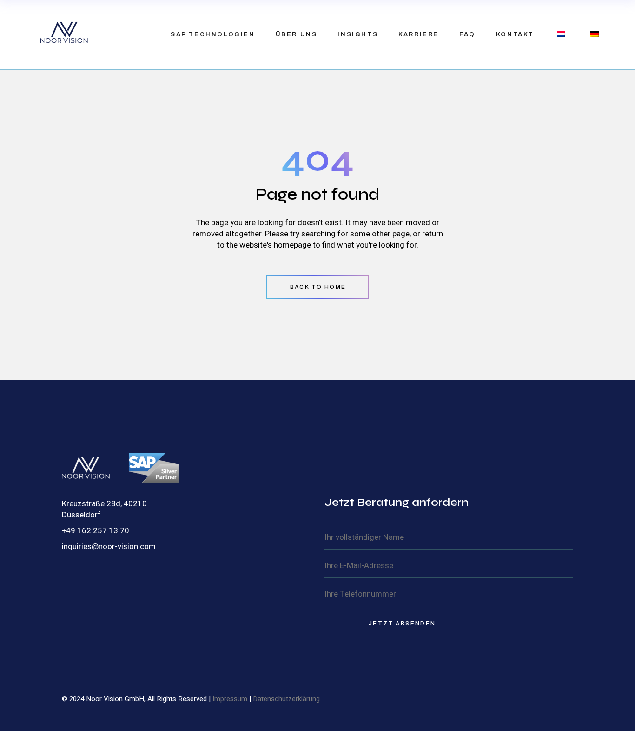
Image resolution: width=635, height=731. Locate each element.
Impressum (229, 699)
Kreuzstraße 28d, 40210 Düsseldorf (104, 509)
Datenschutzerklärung (286, 699)
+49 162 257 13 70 (95, 531)
